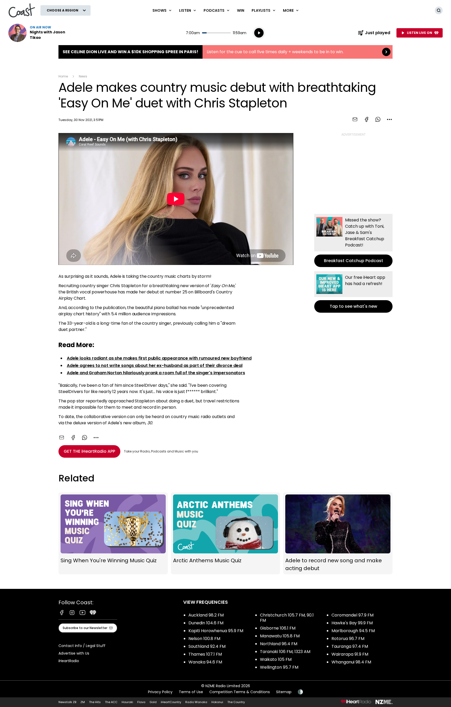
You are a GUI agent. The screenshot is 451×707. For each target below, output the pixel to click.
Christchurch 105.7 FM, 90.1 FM (287, 617)
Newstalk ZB (67, 702)
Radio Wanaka (196, 702)
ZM (82, 702)
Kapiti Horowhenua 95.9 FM (215, 631)
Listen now (41, 33)
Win (240, 10)
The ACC (111, 702)
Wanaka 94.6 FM (205, 662)
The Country (236, 702)
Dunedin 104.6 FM (205, 623)
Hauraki (127, 702)
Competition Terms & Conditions (239, 691)
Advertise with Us (73, 653)
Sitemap (284, 691)
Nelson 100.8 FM (204, 639)
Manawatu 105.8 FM (280, 636)
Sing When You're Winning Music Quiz (113, 533)
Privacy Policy (160, 691)
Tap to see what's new (353, 292)
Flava (141, 702)
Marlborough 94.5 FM (353, 631)
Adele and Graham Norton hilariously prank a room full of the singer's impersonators (156, 373)
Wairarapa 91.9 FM (349, 654)
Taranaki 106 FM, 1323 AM (285, 652)
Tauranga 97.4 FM (349, 646)
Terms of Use (191, 691)
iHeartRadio (68, 660)
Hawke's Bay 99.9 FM (352, 623)
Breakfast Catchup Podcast (353, 240)
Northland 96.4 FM (278, 644)
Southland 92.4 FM (206, 646)
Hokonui (217, 702)
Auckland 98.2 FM (206, 615)
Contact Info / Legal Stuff (81, 645)
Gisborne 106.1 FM (277, 628)
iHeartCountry (171, 702)
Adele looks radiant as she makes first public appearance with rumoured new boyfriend (159, 358)
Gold (153, 702)
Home (63, 76)
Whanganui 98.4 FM (351, 662)
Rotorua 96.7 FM (347, 639)
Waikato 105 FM (276, 659)
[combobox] (389, 119)
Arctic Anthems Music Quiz (225, 533)
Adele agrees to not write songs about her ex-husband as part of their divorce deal (154, 365)
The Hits (95, 702)
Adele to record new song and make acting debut (338, 533)
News (83, 76)
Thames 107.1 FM (205, 654)
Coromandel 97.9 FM (352, 615)
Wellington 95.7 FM (279, 667)
